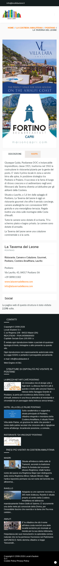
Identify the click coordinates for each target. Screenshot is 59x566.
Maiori (7, 458)
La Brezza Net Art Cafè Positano (21, 380)
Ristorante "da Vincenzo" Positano (23, 435)
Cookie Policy (10, 561)
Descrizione (14, 154)
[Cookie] (55, 562)
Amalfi (7, 519)
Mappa (34, 154)
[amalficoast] (11, 14)
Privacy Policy (23, 561)
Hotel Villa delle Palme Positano (22, 407)
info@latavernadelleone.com (19, 286)
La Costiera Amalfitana (29, 28)
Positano (50, 28)
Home (11, 28)
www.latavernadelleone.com (19, 282)
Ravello (8, 488)
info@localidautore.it (16, 3)
